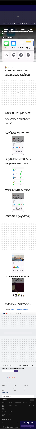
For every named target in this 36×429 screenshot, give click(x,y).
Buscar (33, 396)
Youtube (32, 3)
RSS (13, 377)
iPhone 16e (23, 23)
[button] (10, 67)
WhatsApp (25, 388)
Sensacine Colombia (16, 422)
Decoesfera (3, 414)
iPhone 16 (10, 365)
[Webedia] (34, 0)
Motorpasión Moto (31, 405)
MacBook (3, 390)
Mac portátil (26, 385)
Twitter (34, 3)
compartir (19, 313)
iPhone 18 (9, 23)
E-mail (12, 37)
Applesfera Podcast (5, 385)
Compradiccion (4, 415)
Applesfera (3, 406)
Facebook (8, 37)
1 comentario (5, 37)
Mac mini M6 (13, 23)
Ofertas (14, 388)
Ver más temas (4, 392)
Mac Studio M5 (19, 23)
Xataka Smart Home (4, 408)
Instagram (31, 3)
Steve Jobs (27, 23)
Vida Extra (10, 405)
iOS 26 (25, 390)
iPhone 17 (14, 390)
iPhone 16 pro (15, 365)
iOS (16, 313)
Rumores (3, 388)
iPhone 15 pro (27, 365)
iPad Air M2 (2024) (21, 365)
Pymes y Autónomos (10, 414)
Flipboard (29, 3)
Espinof (16, 405)
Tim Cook (32, 23)
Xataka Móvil (3, 405)
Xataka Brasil (3, 422)
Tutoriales (13, 313)
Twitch (27, 3)
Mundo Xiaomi (4, 409)
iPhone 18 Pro (5, 23)
